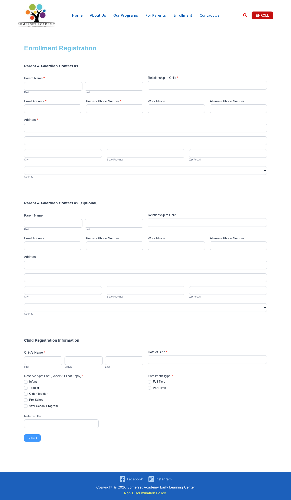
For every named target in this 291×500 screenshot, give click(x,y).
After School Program (43, 406)
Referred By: (33, 416)
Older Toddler (38, 393)
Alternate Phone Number (227, 101)
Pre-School (36, 399)
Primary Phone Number (103, 101)
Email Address (35, 101)
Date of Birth (157, 352)
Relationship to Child (163, 77)
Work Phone (156, 101)
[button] (245, 15)
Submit (32, 438)
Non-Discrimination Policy (145, 493)
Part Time (159, 387)
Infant (32, 381)
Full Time (158, 381)
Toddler (33, 387)
